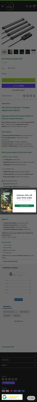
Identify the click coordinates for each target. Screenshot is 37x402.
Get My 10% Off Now (24, 205)
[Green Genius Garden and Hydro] (4, 399)
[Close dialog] (35, 191)
